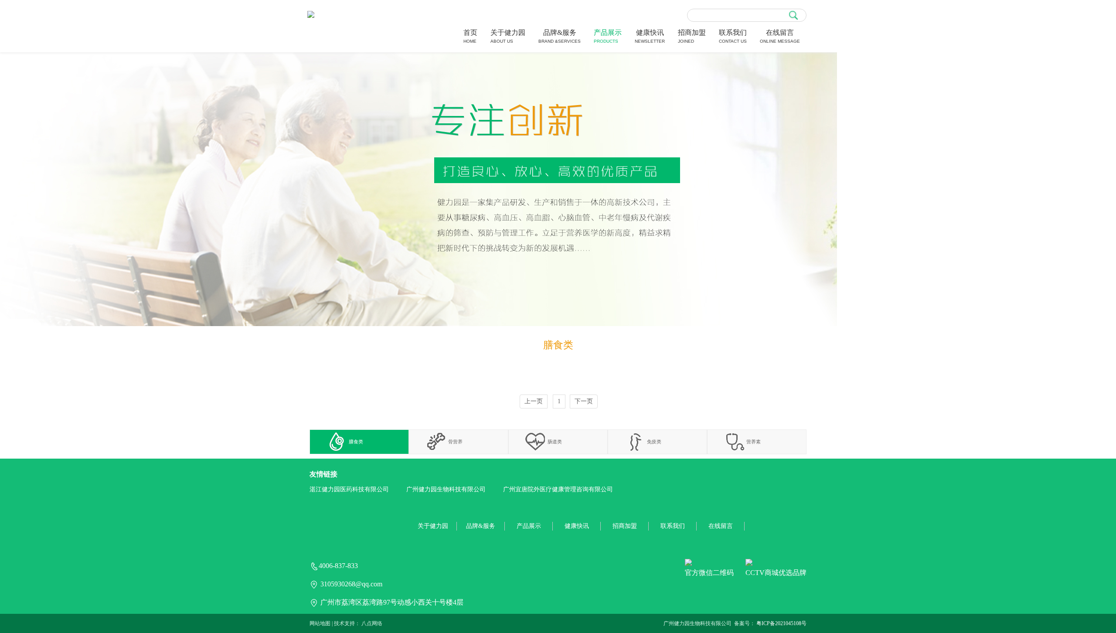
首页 (470, 36)
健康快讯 (650, 36)
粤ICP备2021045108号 (781, 623)
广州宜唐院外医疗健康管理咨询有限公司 (558, 489)
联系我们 (733, 36)
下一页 (584, 401)
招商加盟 (692, 36)
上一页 (533, 401)
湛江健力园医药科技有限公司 (349, 489)
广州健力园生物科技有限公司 (446, 489)
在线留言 (780, 36)
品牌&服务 (559, 36)
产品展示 (608, 36)
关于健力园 (507, 36)
